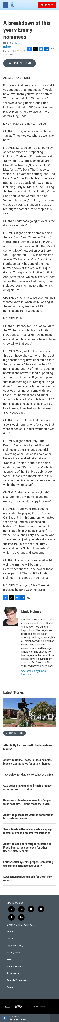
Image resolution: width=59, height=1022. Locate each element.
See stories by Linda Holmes (33, 672)
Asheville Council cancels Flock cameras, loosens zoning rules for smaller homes (27, 761)
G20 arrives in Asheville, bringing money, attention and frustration (27, 787)
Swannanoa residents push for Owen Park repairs (27, 878)
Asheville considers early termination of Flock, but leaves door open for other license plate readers (27, 847)
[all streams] (54, 1018)
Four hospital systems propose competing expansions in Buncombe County (28, 863)
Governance (13, 973)
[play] (5, 1018)
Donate (48, 4)
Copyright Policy (15, 945)
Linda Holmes (11, 45)
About (10, 931)
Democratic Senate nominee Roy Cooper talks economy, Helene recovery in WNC (27, 802)
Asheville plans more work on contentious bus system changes (28, 816)
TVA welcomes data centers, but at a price (28, 774)
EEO (9, 959)
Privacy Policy (14, 952)
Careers (11, 987)
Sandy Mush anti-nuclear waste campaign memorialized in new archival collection (27, 831)
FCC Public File (14, 966)
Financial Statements (18, 980)
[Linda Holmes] (10, 616)
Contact (11, 938)
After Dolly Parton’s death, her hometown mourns (27, 747)
